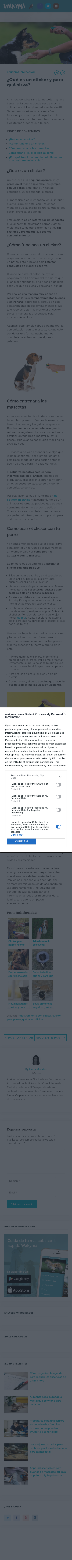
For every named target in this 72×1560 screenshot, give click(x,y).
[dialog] (36, 780)
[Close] (65, 714)
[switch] (58, 785)
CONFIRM (21, 841)
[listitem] (36, 776)
